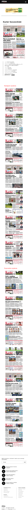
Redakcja (6, 488)
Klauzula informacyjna (8, 497)
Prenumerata (6, 492)
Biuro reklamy (6, 491)
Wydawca (6, 490)
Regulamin (6, 495)
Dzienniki (9, 67)
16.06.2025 (13, 71)
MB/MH (14, 509)
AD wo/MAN (20, 491)
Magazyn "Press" (21, 488)
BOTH (6, 509)
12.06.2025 (15, 72)
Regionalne (10, 68)
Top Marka (20, 492)
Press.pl (20, 490)
